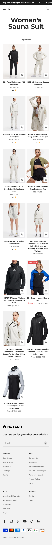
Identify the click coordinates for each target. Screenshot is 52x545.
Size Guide (33, 462)
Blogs (5, 513)
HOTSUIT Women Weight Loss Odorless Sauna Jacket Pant (14, 300)
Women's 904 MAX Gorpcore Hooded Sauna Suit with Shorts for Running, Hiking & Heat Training (38, 246)
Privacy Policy (34, 479)
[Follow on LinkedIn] (38, 521)
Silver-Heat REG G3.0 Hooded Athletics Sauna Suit (14, 189)
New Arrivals (8, 462)
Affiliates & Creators (10, 500)
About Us (6, 509)
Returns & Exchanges (37, 471)
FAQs (31, 483)
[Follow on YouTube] (25, 521)
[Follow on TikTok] (31, 521)
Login (31, 500)
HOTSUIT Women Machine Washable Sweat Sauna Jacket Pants (38, 351)
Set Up (31, 496)
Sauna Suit (7, 466)
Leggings (6, 471)
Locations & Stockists (11, 496)
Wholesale (7, 504)
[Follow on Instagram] (11, 521)
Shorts (5, 475)
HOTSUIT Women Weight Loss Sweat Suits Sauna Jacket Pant (14, 405)
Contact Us (33, 458)
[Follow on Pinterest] (18, 521)
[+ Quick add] (22, 75)
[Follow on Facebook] (4, 521)
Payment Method (36, 475)
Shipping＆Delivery (36, 466)
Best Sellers (7, 458)
